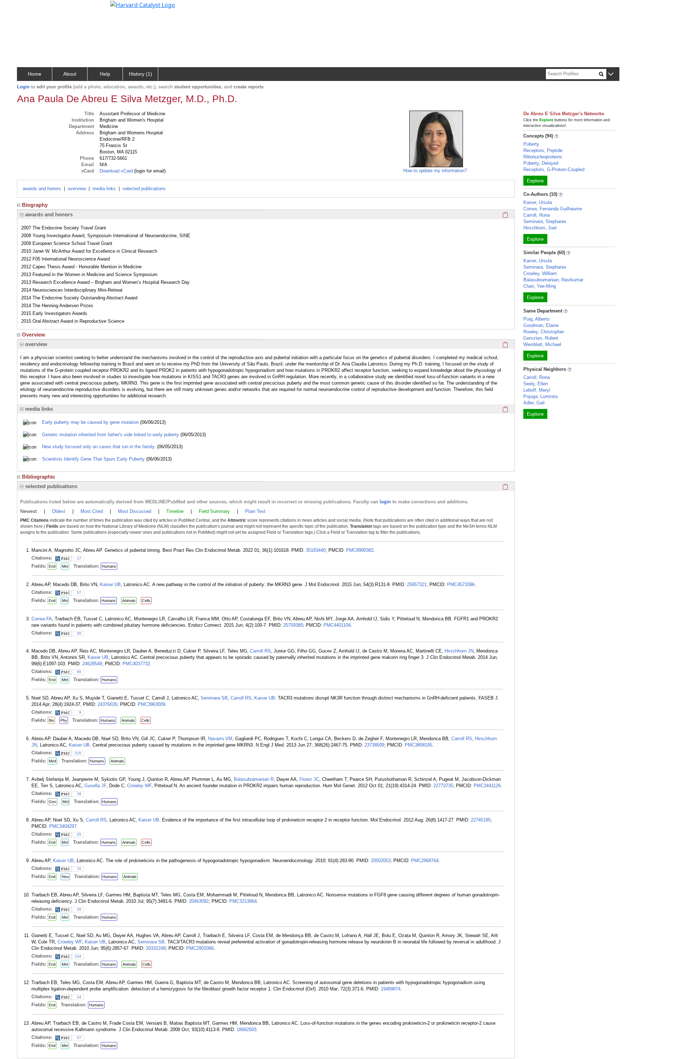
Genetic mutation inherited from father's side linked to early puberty (110, 434)
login (385, 501)
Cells (146, 600)
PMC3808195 (418, 745)
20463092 (199, 901)
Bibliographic (38, 477)
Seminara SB (214, 698)
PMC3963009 (151, 704)
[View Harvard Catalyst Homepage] (142, 4)
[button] (610, 74)
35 (79, 909)
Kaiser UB (110, 584)
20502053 (381, 860)
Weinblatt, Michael (542, 344)
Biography (35, 205)
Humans (109, 566)
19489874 (390, 988)
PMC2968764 (425, 860)
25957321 (417, 584)
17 (79, 558)
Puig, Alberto (536, 319)
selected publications (144, 188)
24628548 (92, 663)
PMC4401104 (337, 625)
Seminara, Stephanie (544, 221)
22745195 (480, 820)
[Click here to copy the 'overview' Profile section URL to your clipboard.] (505, 344)
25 (79, 834)
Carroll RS (260, 651)
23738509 (374, 745)
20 (79, 633)
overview (77, 188)
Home (34, 74)
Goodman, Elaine (541, 325)
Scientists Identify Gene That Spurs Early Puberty (93, 459)
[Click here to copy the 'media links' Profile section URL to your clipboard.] (505, 409)
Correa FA (41, 618)
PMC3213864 (243, 901)
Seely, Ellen (535, 383)
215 (78, 753)
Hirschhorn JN (459, 651)
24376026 (107, 704)
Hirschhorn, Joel (540, 227)
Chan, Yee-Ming (539, 286)
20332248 (156, 948)
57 (79, 593)
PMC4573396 (461, 584)
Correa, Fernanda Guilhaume (552, 208)
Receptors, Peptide (543, 150)
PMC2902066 (200, 948)
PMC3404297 (63, 826)
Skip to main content (29, 8)
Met (65, 566)
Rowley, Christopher (543, 331)
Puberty (531, 144)
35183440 (316, 550)
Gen (52, 802)
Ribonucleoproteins (542, 156)
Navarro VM (220, 738)
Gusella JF (95, 785)
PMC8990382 (360, 550)
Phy (63, 720)
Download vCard (116, 171)
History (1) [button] (140, 74)
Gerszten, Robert (540, 338)
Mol (65, 600)
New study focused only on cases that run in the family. (99, 446)
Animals (129, 600)
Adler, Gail (534, 402)
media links (104, 188)
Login (23, 86)
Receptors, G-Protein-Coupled (553, 169)
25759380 (293, 625)
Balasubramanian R (254, 779)
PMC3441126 (487, 785)
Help (105, 74)
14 (79, 997)
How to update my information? (435, 170)
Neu (65, 876)
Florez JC (309, 779)
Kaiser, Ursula (537, 202)
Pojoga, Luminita (540, 396)
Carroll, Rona (536, 215)
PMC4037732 (136, 663)
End (52, 566)
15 (79, 869)
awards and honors (42, 188)
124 (78, 956)
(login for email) (149, 171)
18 (79, 794)
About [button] (69, 74)
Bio (51, 720)
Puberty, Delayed (540, 163)
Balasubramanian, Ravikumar (553, 279)
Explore (535, 180)
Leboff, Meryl (536, 390)
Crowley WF (139, 785)
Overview (33, 335)
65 (79, 672)
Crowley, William (540, 273)
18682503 (246, 1029)
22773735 (443, 785)
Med (52, 761)
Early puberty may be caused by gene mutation (90, 422)
